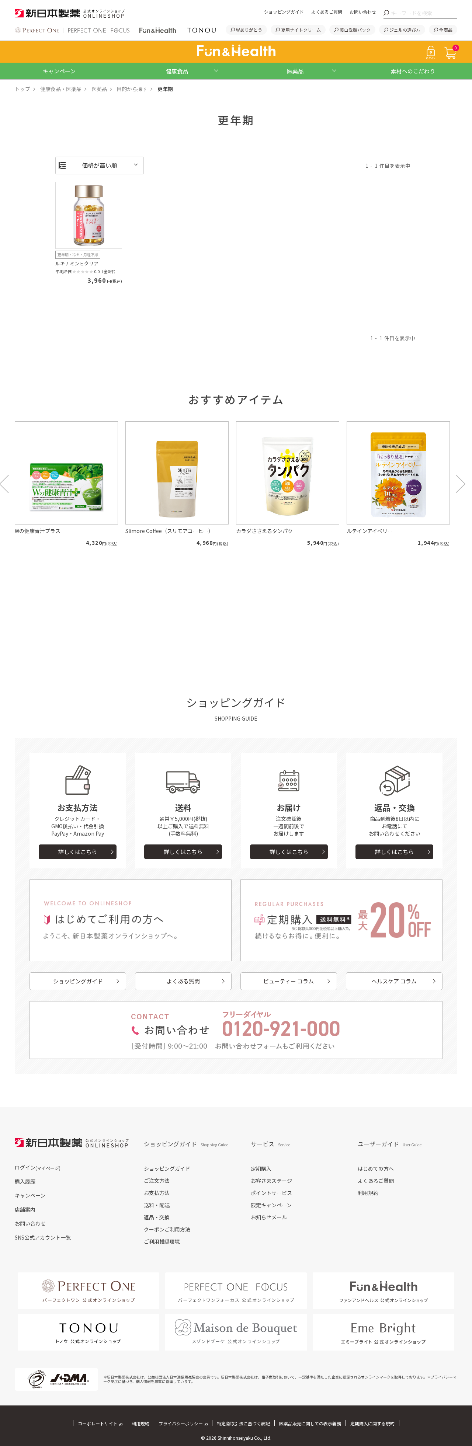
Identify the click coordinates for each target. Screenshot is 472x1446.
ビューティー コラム (288, 981)
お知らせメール (269, 1217)
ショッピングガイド (284, 11)
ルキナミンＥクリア (76, 263)
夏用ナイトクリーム (301, 30)
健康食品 (177, 71)
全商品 (445, 30)
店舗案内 (25, 1209)
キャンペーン (59, 71)
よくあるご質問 (326, 11)
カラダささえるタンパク (264, 530)
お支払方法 (157, 1192)
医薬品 (295, 71)
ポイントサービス (271, 1192)
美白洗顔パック (355, 30)
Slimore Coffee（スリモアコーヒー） (169, 530)
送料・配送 (157, 1205)
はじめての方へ (376, 1168)
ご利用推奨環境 (162, 1241)
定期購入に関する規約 (372, 1423)
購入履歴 (25, 1181)
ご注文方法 (157, 1180)
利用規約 (368, 1192)
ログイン (37, 1167)
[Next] (460, 484)
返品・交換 (157, 1217)
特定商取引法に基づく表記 (243, 1423)
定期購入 (261, 1168)
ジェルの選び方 (404, 30)
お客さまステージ (271, 1180)
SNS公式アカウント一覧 (43, 1237)
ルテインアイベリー (370, 530)
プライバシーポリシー (181, 1423)
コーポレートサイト (98, 1423)
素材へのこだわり (413, 71)
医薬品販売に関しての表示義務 (310, 1423)
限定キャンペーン (271, 1205)
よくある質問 (183, 981)
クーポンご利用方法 (167, 1229)
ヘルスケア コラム (394, 981)
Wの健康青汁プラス (37, 530)
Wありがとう (249, 30)
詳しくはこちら (77, 852)
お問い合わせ (363, 11)
